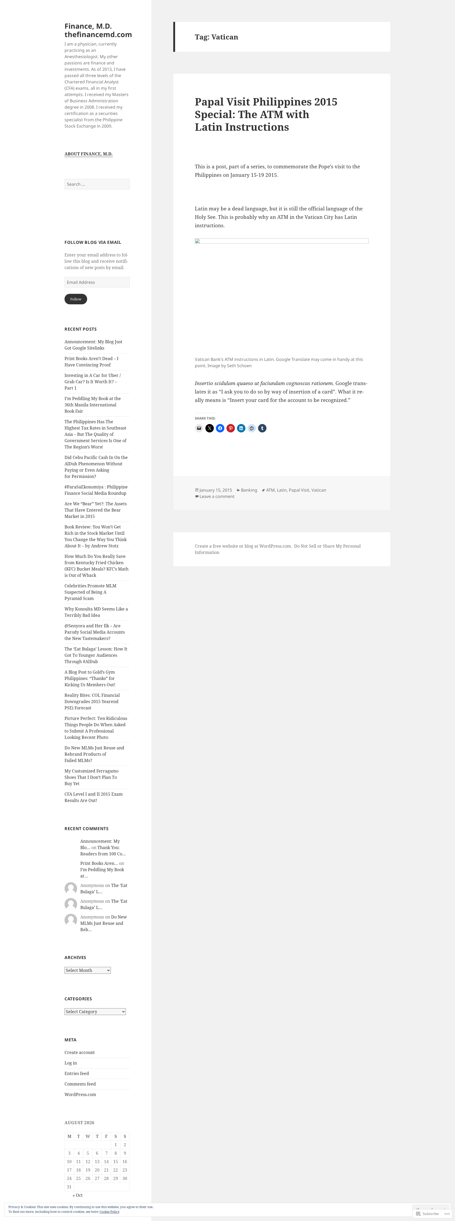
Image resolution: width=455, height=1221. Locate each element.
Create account (80, 1052)
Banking (249, 490)
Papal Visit (299, 490)
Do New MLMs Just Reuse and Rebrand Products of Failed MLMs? (94, 754)
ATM (270, 490)
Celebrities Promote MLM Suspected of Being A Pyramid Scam (90, 592)
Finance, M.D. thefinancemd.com (98, 30)
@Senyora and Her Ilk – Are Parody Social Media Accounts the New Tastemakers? (95, 632)
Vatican (318, 490)
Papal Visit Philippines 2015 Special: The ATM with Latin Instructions (266, 114)
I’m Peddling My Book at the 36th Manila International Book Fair (93, 405)
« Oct (78, 1195)
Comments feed (80, 1084)
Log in (71, 1063)
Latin (282, 490)
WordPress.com (80, 1094)
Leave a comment (217, 496)
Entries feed (77, 1073)
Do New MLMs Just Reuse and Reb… (103, 923)
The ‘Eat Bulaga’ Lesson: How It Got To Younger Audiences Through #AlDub (96, 655)
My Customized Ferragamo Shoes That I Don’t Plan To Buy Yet (91, 777)
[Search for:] (97, 184)
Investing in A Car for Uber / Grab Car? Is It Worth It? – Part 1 (93, 381)
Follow (75, 299)
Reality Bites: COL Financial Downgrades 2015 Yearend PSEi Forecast (92, 701)
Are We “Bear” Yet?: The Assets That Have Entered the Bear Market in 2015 (96, 510)
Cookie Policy (110, 1211)
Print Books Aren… (99, 863)
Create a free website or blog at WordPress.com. (243, 546)
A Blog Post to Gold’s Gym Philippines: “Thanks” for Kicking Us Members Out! (90, 678)
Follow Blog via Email (93, 242)
